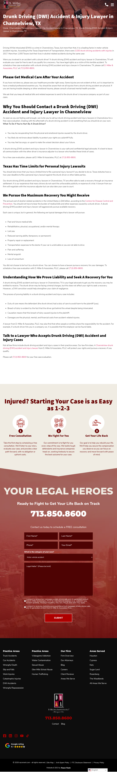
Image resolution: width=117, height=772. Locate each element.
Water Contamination (41, 660)
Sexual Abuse (38, 665)
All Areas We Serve (98, 683)
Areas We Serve (68, 679)
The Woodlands (97, 679)
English (94, 770)
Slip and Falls (8, 669)
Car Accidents (9, 660)
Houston (93, 656)
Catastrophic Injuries (12, 679)
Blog (63, 724)
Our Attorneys (67, 660)
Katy (92, 665)
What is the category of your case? (42, 552)
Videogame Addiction (41, 656)
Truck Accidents (10, 656)
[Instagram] (16, 735)
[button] (15, 745)
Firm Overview (67, 656)
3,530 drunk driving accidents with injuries (93, 50)
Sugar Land (95, 669)
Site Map (50, 762)
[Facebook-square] (4, 735)
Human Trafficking (40, 674)
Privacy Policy (99, 762)
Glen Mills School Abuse (42, 669)
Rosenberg (94, 674)
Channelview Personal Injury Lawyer (25, 28)
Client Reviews (67, 674)
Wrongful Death (10, 665)
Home (5, 28)
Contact (55, 724)
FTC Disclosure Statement (81, 762)
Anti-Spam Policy (62, 762)
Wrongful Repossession (13, 688)
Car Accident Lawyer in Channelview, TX (60, 28)
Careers (64, 669)
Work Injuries (9, 674)
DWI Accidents (9, 683)
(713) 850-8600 (27, 68)
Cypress (93, 660)
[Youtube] (22, 735)
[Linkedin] (10, 735)
